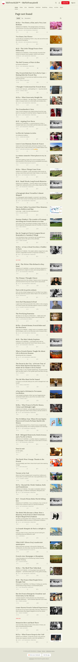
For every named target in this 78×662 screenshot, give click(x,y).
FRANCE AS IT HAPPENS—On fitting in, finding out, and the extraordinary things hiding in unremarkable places (31, 584)
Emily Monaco (23, 226)
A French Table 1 (24, 90)
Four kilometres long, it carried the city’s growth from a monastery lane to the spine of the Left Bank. (30, 237)
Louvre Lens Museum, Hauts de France (30, 144)
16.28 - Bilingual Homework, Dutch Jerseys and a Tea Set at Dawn (31, 436)
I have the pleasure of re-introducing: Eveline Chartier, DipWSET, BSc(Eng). (30, 559)
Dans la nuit (20, 449)
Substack (31, 658)
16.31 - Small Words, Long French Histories (31, 181)
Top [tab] (22, 18)
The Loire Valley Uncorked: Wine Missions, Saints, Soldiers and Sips (31, 208)
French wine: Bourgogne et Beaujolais (29, 556)
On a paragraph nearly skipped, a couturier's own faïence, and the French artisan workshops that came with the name (31, 197)
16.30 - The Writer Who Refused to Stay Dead (30, 265)
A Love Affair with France (26, 319)
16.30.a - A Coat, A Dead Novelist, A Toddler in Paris (31, 248)
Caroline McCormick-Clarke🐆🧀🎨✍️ (29, 149)
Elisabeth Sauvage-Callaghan (27, 307)
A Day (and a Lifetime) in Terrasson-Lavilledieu (29, 392)
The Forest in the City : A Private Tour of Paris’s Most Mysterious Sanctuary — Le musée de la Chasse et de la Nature (30, 365)
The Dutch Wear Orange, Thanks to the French (30, 460)
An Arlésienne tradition (22, 135)
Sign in (73, 3)
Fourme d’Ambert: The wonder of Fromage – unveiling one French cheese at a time (32, 220)
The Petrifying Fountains (25, 314)
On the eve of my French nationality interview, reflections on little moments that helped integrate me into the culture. (32, 610)
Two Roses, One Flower (24, 36)
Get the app (46, 655)
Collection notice (50, 651)
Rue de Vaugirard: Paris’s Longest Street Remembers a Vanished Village (30, 234)
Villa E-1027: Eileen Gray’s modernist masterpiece (29, 543)
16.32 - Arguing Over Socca (25, 121)
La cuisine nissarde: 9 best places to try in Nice (31, 156)
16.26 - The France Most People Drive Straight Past (29, 581)
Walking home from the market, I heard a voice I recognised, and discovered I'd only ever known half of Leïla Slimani (32, 280)
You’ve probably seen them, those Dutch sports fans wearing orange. (32, 464)
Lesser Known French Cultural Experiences (32, 607)
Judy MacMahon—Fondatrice (31, 30)
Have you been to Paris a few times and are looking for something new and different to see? (30, 533)
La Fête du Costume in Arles (26, 133)
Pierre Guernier (23, 240)
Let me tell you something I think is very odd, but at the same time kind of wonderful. (32, 39)
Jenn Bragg (22, 536)
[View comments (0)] (27, 32)
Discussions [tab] (27, 18)
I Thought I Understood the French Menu (31, 87)
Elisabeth (22, 373)
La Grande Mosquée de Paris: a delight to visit (31, 529)
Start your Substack (35, 655)
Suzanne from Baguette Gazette (28, 163)
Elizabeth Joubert (24, 478)
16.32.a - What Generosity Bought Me (29, 97)
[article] (39, 27)
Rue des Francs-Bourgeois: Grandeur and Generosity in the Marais (31, 595)
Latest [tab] (18, 18)
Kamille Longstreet (24, 80)
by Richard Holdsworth (22, 64)
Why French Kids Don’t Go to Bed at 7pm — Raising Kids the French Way (31, 74)
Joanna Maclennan (24, 137)
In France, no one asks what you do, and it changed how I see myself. (32, 382)
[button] (16, 7)
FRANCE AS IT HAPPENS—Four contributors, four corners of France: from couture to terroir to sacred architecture (31, 503)
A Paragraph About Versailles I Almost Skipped (29, 194)
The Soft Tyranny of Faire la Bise (28, 62)
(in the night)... (20, 450)
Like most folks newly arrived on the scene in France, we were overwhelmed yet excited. (30, 625)
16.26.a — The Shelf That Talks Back (28, 568)
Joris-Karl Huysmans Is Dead (26, 302)
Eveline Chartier (24, 213)
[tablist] (23, 18)
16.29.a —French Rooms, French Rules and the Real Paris (30, 326)
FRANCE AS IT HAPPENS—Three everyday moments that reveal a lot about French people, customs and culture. (30, 53)
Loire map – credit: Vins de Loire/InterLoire (27, 211)
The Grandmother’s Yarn (25, 109)
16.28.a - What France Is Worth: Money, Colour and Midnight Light (30, 406)
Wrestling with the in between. (24, 355)
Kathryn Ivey (23, 295)
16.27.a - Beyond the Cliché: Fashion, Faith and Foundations (31, 486)
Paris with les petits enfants (26, 290)
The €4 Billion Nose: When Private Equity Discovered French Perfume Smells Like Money (31, 421)
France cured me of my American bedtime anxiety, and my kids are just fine (31, 77)
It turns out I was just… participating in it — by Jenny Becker (31, 89)
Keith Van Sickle (23, 466)
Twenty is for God (22, 473)
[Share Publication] (59, 2)
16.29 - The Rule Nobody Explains (28, 339)
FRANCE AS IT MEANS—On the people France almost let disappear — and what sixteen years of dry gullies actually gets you (31, 570)
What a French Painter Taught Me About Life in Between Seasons (30, 352)
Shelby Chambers (23, 612)
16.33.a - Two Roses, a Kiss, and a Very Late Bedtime (31, 24)
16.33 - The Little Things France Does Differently (29, 49)
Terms (43, 651)
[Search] (55, 2)
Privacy (39, 651)
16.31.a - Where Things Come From (28, 169)
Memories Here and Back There (27, 623)
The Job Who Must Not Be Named (28, 379)
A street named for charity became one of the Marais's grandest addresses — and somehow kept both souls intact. (31, 598)
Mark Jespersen (24, 628)
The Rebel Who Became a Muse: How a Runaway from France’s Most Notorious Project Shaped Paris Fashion (30, 515)
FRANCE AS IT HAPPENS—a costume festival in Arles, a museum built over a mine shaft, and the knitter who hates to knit (32, 124)
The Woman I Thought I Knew (26, 278)
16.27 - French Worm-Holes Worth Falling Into (31, 500)
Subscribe (65, 3)
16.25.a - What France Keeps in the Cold (30, 634)
